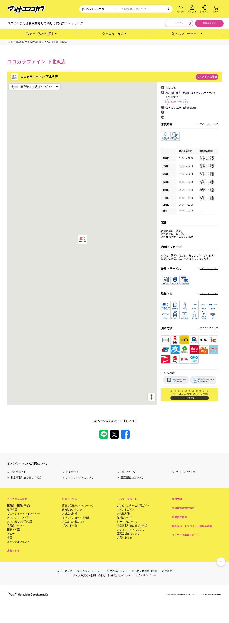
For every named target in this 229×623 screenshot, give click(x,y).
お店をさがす (21, 42)
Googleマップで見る (177, 102)
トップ (10, 42)
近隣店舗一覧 (35, 42)
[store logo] (26, 9)
